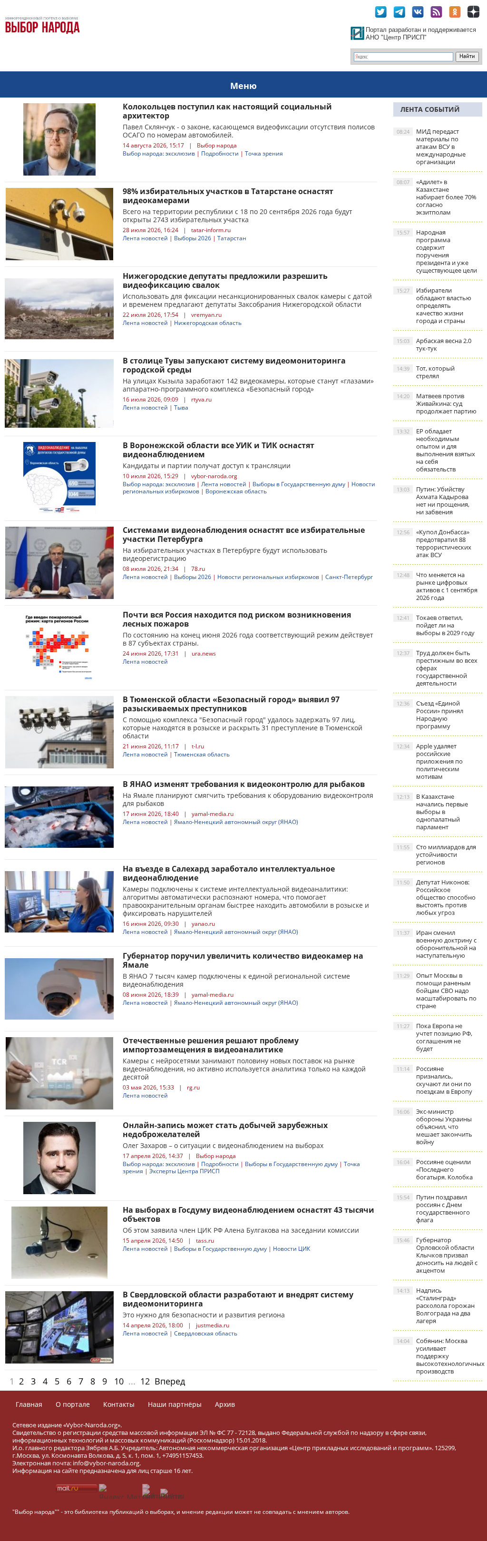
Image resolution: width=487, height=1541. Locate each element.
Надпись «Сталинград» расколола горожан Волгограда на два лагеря (436, 1305)
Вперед (170, 1381)
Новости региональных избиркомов (268, 577)
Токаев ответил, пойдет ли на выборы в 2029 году (436, 625)
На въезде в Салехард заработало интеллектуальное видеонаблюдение (229, 873)
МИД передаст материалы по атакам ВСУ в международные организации (431, 146)
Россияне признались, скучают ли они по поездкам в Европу (434, 1080)
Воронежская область (236, 491)
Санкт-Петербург (349, 577)
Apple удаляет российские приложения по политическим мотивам (430, 761)
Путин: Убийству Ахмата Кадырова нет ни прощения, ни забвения (433, 500)
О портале (73, 1404)
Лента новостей (145, 238)
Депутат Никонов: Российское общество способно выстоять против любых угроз (436, 897)
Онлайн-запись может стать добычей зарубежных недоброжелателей (225, 1129)
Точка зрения (264, 153)
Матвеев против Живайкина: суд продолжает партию (437, 403)
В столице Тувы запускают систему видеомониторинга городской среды (234, 365)
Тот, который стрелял (426, 372)
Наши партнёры (175, 1404)
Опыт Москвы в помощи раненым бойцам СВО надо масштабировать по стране (437, 990)
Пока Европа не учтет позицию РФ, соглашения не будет (434, 1037)
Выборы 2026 (192, 238)
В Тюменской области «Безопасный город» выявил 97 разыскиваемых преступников (231, 704)
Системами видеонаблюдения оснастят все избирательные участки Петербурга (244, 534)
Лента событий (430, 109)
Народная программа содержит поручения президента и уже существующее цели (437, 251)
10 (119, 1381)
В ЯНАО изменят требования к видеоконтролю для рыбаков (244, 784)
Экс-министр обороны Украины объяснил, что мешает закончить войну (434, 1126)
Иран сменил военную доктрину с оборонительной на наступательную (437, 944)
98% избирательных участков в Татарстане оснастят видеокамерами (228, 196)
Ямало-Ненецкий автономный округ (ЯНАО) (236, 822)
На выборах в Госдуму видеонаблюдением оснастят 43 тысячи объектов (248, 1214)
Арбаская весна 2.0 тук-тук (434, 344)
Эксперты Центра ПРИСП (184, 1171)
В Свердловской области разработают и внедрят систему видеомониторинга (238, 1299)
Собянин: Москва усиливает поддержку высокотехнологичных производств (439, 1355)
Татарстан (231, 238)
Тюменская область (202, 754)
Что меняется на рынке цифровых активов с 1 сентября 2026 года (437, 586)
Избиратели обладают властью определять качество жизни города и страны (434, 305)
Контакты (119, 1404)
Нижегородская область (208, 323)
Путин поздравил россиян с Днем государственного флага (433, 1208)
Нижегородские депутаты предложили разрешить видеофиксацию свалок (225, 280)
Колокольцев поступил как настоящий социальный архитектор (227, 111)
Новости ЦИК (291, 1249)
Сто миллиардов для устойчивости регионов (436, 854)
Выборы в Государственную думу (299, 484)
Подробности (220, 153)
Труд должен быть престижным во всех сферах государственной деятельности (437, 667)
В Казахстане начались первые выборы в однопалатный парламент (432, 811)
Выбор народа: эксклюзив (159, 153)
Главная (29, 1404)
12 (145, 1381)
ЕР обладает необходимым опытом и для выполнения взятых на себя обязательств (436, 450)
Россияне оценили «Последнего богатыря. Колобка (435, 1169)
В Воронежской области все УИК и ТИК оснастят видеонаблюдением (218, 450)
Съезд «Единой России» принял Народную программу (430, 714)
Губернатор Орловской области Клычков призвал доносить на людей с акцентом (437, 1255)
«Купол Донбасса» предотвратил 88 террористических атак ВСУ (434, 543)
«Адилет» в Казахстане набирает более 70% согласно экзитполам (437, 196)
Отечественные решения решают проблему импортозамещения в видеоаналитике (211, 1045)
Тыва (181, 407)
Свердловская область (205, 1333)
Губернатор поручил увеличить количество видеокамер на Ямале (243, 960)
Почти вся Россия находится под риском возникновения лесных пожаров (237, 619)
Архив (225, 1404)
